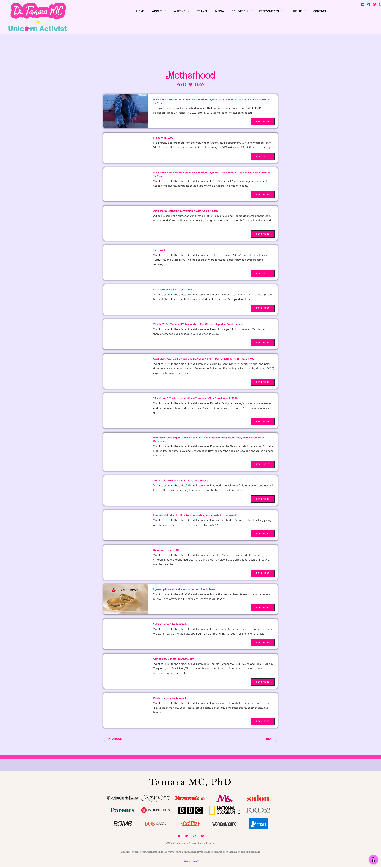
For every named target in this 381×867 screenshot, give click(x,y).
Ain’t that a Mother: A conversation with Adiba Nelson (185, 211)
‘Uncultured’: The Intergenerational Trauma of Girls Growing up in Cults (195, 398)
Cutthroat (159, 250)
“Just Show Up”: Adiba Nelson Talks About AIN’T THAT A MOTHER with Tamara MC (203, 359)
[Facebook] (368, 4)
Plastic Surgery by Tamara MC (171, 698)
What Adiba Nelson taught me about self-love (180, 480)
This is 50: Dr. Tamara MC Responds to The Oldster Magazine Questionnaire (198, 324)
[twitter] (186, 835)
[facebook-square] (179, 835)
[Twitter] (374, 4)
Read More (262, 121)
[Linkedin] (362, 4)
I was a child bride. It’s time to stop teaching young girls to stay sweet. (195, 515)
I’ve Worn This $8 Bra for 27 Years (173, 289)
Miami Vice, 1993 (163, 137)
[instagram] (194, 835)
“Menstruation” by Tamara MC (171, 624)
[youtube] (202, 835)
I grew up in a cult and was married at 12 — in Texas (184, 589)
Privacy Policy (190, 861)
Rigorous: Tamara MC (166, 550)
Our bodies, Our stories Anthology (173, 659)
